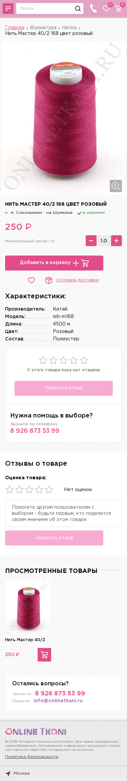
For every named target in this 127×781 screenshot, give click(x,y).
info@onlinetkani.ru (58, 701)
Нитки (69, 28)
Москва (22, 773)
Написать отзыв (64, 388)
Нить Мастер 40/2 (25, 640)
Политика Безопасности (31, 757)
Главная (14, 28)
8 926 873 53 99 (34, 431)
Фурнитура (43, 28)
